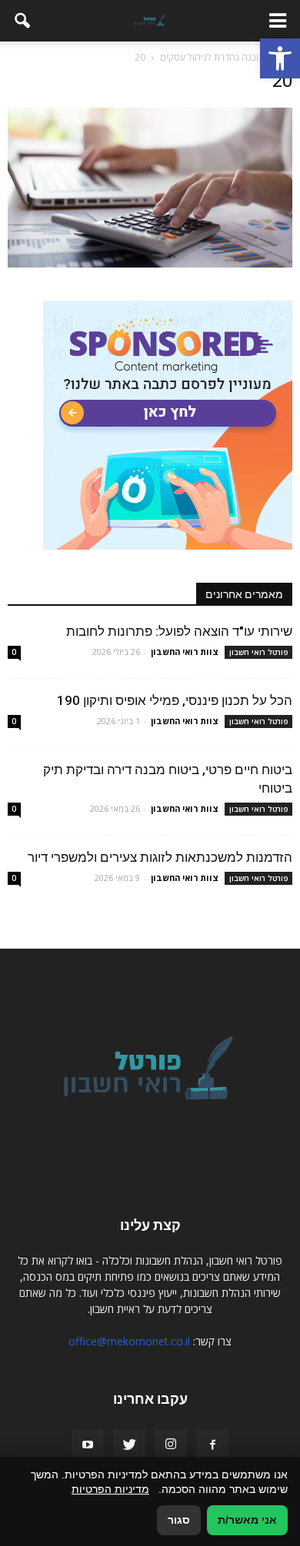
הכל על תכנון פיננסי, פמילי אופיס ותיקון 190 (174, 700)
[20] (150, 264)
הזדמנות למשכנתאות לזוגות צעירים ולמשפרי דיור (160, 857)
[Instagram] (170, 1445)
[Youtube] (87, 1445)
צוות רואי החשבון (184, 651)
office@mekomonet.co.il (129, 1341)
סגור (179, 1520)
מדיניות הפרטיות (110, 1489)
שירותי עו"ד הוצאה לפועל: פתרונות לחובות (179, 631)
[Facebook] (212, 1445)
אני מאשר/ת (247, 1520)
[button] (280, 58)
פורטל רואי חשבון (258, 652)
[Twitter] (129, 1445)
